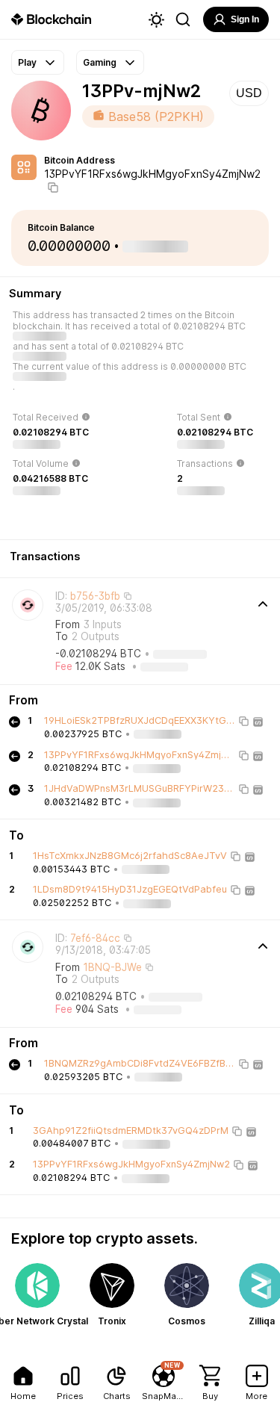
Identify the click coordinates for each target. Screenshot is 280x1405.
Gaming (99, 62)
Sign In (245, 19)
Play (27, 62)
